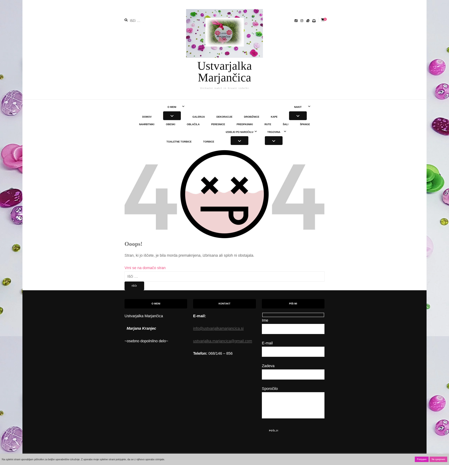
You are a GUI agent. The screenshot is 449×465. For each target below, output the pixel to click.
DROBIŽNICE (251, 116)
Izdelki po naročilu (239, 132)
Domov (147, 116)
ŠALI (285, 124)
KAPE (274, 116)
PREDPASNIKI (245, 124)
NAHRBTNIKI (146, 124)
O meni (171, 107)
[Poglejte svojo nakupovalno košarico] (322, 20)
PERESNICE (218, 124)
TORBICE (208, 141)
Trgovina (273, 132)
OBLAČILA (193, 124)
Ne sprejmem (438, 459)
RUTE (267, 124)
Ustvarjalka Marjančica (224, 71)
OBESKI (170, 124)
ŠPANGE (305, 124)
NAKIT (298, 107)
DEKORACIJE (224, 116)
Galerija (198, 116)
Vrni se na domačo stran (145, 268)
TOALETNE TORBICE (179, 141)
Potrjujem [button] (422, 459)
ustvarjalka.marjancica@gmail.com (222, 341)
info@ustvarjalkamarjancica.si (218, 328)
